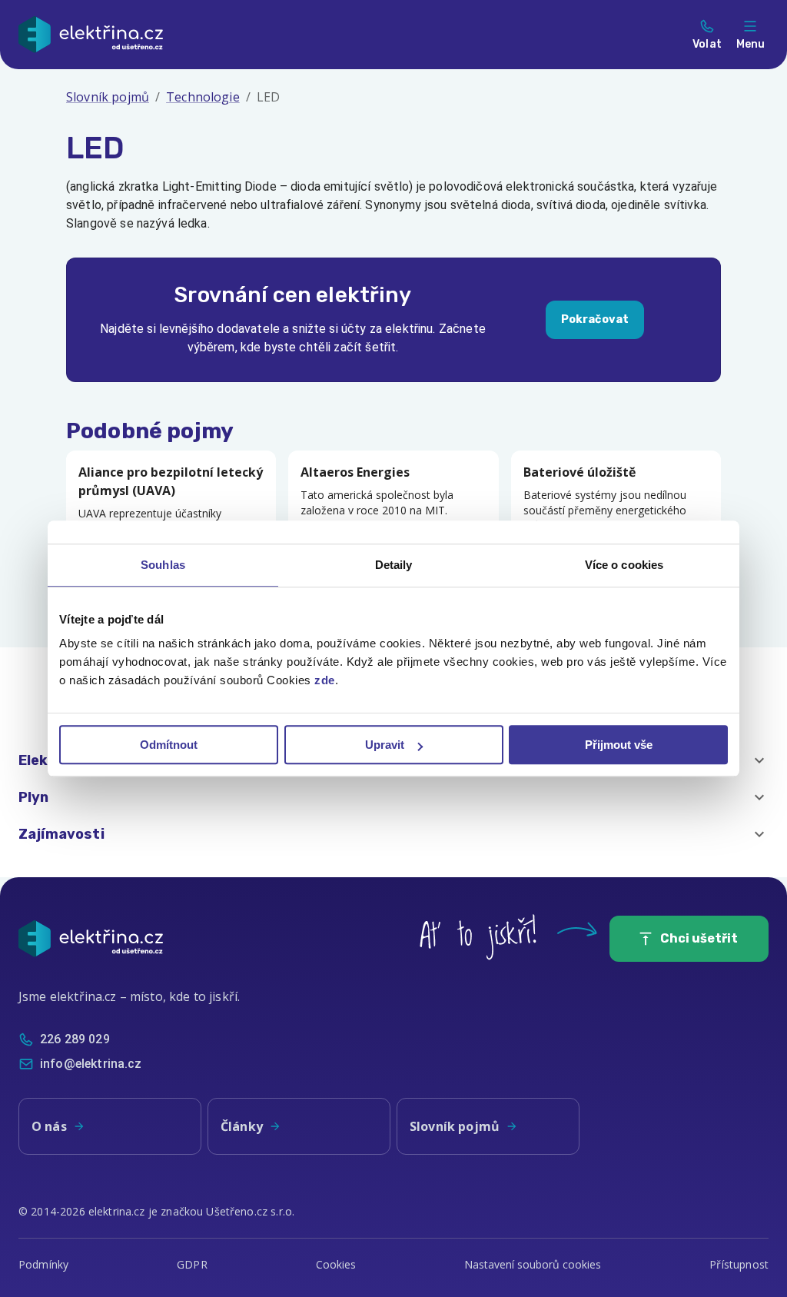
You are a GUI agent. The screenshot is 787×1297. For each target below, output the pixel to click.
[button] (393, 797)
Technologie (203, 96)
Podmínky (43, 1264)
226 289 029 (75, 1039)
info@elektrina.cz (91, 1063)
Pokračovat (595, 319)
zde (324, 680)
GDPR (192, 1264)
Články (242, 1126)
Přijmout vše (619, 744)
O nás (49, 1126)
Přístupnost (739, 1264)
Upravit (384, 744)
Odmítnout (169, 744)
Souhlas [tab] (163, 564)
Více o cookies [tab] (624, 564)
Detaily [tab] (394, 564)
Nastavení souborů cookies (532, 1264)
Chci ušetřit (699, 938)
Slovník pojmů (107, 96)
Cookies (336, 1264)
